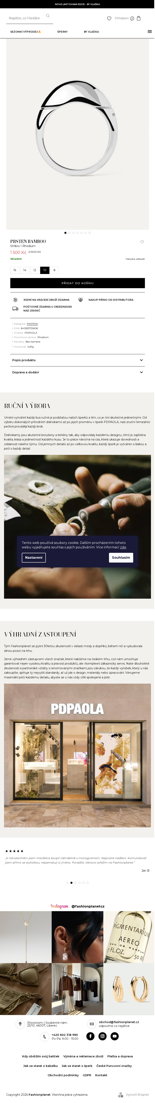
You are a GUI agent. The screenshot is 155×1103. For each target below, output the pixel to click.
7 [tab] (90, 233)
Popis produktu (22, 360)
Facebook (89, 1028)
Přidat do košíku (77, 283)
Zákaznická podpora (133, 18)
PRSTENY (31, 323)
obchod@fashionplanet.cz (117, 1014)
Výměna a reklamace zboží (82, 1048)
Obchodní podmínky (61, 1067)
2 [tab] (69, 233)
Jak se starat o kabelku (39, 1058)
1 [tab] (65, 233)
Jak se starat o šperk (75, 1058)
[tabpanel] (77, 134)
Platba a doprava (118, 1048)
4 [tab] (77, 233)
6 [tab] (86, 233)
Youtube (113, 1028)
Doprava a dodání (24, 372)
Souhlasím (121, 558)
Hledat (48, 18)
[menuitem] (25, 31)
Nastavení (33, 558)
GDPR (85, 1067)
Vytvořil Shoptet (135, 1086)
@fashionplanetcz (86, 900)
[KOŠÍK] (142, 18)
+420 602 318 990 (63, 1027)
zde (123, 547)
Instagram (101, 1028)
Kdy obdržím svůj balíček (39, 1048)
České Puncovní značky (112, 1058)
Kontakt (100, 1067)
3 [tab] (73, 233)
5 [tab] (82, 233)
